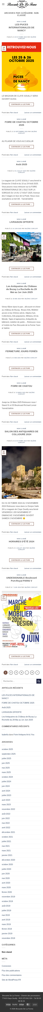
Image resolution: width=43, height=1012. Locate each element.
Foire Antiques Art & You (24, 735)
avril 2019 (6, 920)
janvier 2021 (7, 855)
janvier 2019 (7, 934)
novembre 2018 (8, 938)
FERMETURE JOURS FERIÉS (21, 351)
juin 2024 (6, 786)
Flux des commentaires (12, 975)
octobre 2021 (7, 837)
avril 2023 (6, 800)
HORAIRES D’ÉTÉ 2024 (21, 541)
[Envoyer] (38, 681)
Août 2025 (21, 164)
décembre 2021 (8, 832)
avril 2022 (6, 828)
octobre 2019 (7, 901)
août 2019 (6, 906)
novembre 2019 (8, 897)
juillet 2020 (6, 869)
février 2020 (7, 892)
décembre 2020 (8, 860)
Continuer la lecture (21, 104)
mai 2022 (6, 823)
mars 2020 (6, 887)
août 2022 (6, 814)
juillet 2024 (6, 781)
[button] (3, 4)
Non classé (21, 21)
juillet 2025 (6, 758)
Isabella (5, 735)
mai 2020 (6, 878)
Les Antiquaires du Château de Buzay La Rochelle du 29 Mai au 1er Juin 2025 (21, 289)
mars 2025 (6, 772)
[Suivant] (37, 673)
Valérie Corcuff (31, 228)
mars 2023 (6, 805)
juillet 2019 (6, 910)
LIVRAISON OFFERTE (22, 222)
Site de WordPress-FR (11, 980)
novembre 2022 (8, 809)
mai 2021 (6, 846)
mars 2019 (6, 924)
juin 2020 (6, 874)
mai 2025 (6, 768)
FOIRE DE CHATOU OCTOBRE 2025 (18, 703)
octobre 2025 (7, 749)
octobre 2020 (7, 864)
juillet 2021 (6, 841)
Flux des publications (11, 971)
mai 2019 (6, 915)
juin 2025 (6, 763)
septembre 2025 (9, 754)
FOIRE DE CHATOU (21, 386)
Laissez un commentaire (32, 112)
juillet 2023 (6, 795)
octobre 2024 (7, 777)
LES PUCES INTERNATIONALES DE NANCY (21, 27)
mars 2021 (6, 851)
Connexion (6, 966)
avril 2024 (6, 791)
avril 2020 (6, 883)
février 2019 (7, 929)
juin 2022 (6, 818)
